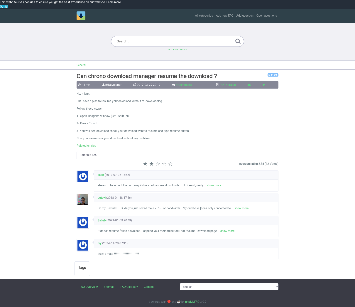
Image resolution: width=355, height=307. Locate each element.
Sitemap (109, 287)
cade (101, 175)
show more (214, 185)
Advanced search (177, 49)
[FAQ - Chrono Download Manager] (81, 16)
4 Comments (184, 85)
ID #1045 (273, 75)
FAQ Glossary (129, 287)
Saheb (102, 220)
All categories (204, 15)
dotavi (102, 197)
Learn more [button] (113, 2)
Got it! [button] (4, 6)
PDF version (228, 85)
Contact (149, 287)
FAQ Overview (89, 287)
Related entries (86, 145)
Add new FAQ (224, 15)
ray (100, 243)
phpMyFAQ (192, 301)
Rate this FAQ (88, 155)
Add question (244, 15)
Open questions (266, 15)
